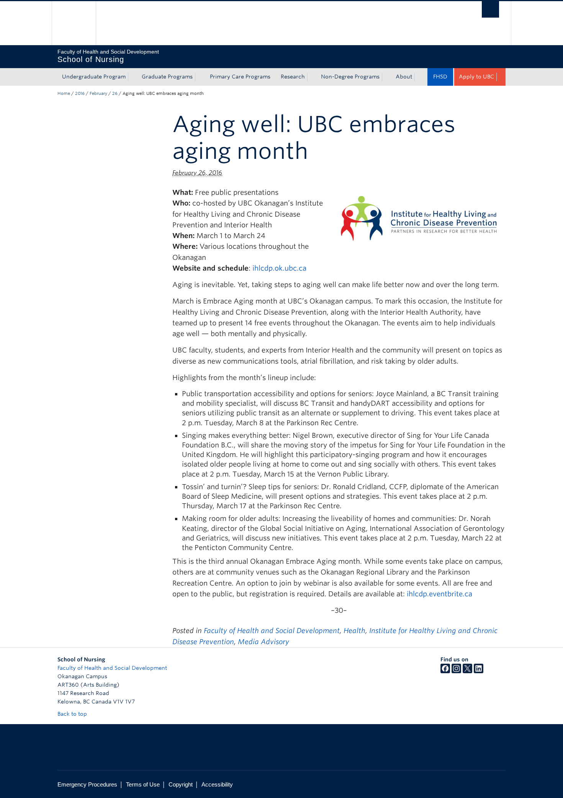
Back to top (72, 714)
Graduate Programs (167, 76)
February (98, 93)
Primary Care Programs (240, 76)
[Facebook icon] (445, 671)
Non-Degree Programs (350, 76)
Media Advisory (263, 642)
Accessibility (217, 784)
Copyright (181, 784)
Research (293, 76)
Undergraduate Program (94, 76)
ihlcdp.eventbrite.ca (439, 594)
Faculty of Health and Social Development (272, 631)
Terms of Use (143, 784)
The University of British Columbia (74, 23)
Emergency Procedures (87, 784)
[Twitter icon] (467, 671)
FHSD (440, 76)
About (404, 76)
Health (354, 631)
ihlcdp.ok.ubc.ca (279, 268)
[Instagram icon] (456, 671)
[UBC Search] (490, 9)
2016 (80, 93)
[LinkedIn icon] (478, 671)
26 (115, 93)
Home (63, 93)
